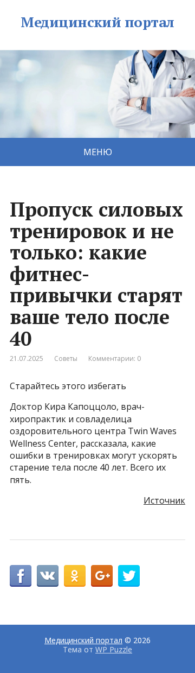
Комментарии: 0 (114, 358)
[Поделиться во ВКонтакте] (47, 576)
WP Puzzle (113, 649)
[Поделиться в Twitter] (129, 576)
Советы (65, 358)
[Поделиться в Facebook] (20, 576)
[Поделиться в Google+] (102, 576)
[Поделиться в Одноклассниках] (75, 576)
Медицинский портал (97, 22)
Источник (164, 500)
